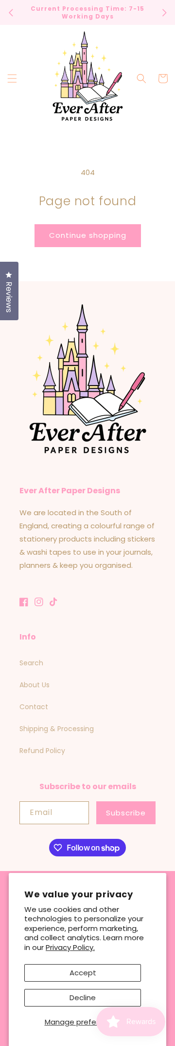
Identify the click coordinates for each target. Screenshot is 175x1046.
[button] (12, 78)
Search (31, 663)
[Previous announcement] (10, 12)
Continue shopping (87, 235)
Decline (83, 997)
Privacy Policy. (70, 947)
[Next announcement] (164, 12)
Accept (83, 973)
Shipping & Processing (56, 729)
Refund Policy (42, 750)
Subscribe (126, 813)
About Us (34, 685)
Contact (33, 707)
